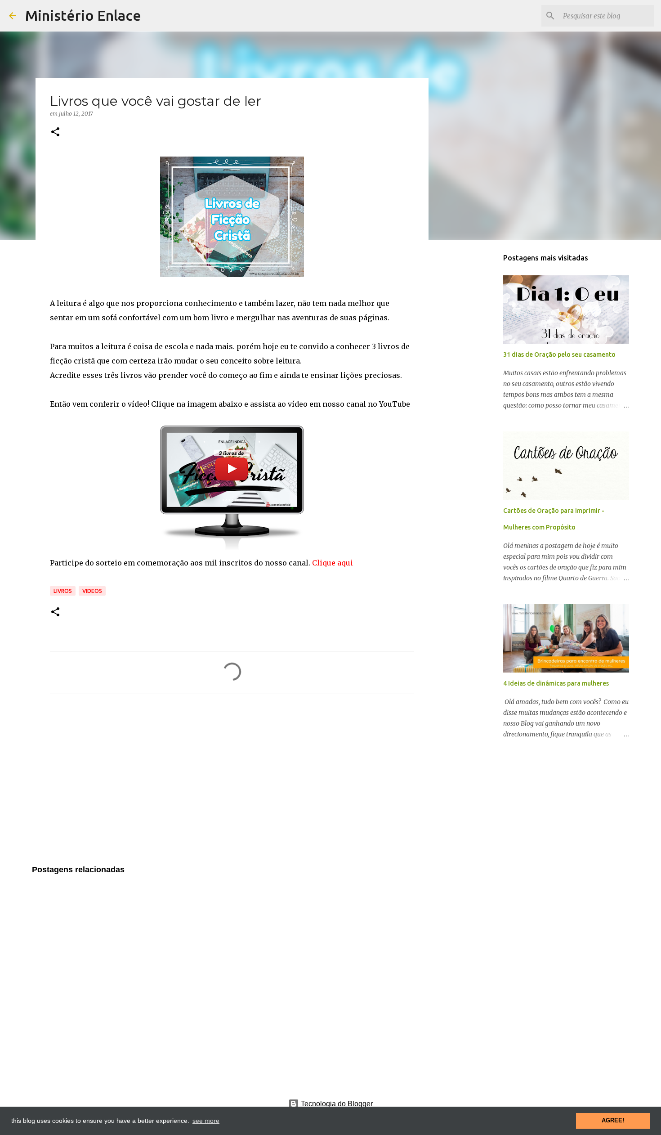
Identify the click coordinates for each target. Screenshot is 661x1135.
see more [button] (205, 1120)
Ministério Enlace (83, 15)
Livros (63, 591)
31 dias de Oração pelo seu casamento (559, 354)
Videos (92, 591)
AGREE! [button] (613, 1120)
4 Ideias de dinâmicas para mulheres (556, 683)
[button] (55, 132)
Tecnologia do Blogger (336, 1104)
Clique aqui (332, 562)
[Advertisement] (232, 785)
